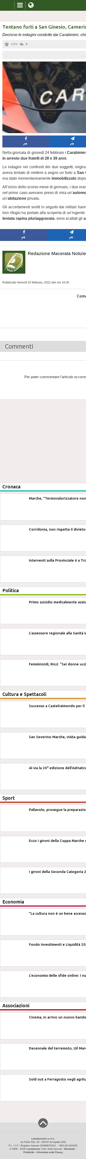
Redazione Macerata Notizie (57, 253)
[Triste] (72, 310)
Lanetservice (33, 1149)
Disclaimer (69, 1149)
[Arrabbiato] (24, 310)
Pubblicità (28, 1152)
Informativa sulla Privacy (49, 1152)
